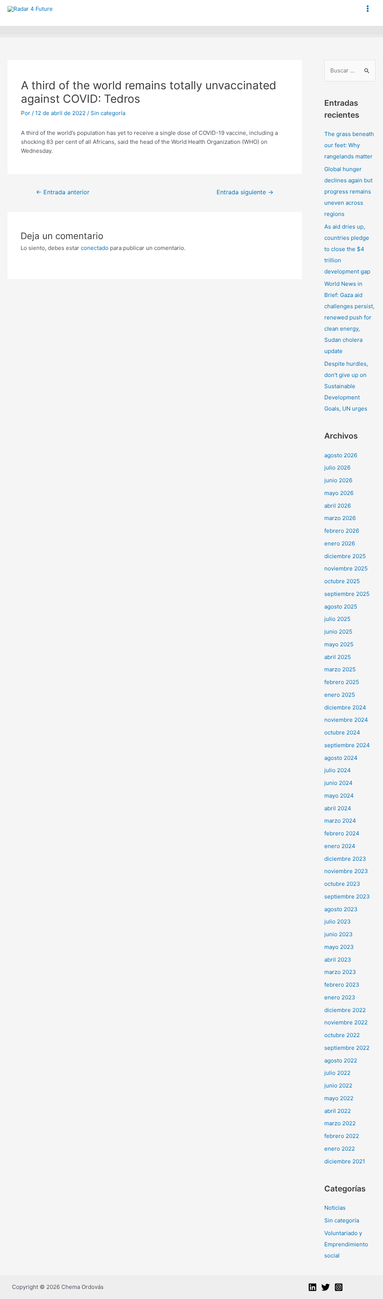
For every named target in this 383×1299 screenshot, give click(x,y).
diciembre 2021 (344, 1161)
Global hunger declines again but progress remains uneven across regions (348, 191)
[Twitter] (325, 1287)
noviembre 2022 (346, 1022)
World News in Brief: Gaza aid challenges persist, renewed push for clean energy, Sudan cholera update (349, 317)
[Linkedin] (312, 1287)
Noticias (335, 1207)
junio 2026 (338, 480)
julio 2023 (337, 921)
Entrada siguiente (245, 192)
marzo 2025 (340, 669)
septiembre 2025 (347, 593)
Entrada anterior (62, 192)
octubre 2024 (342, 732)
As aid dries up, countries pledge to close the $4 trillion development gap (347, 249)
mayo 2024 (339, 795)
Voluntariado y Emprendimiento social (346, 1244)
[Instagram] (338, 1287)
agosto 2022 (340, 1060)
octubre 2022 (342, 1035)
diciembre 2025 (345, 556)
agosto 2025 (340, 606)
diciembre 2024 (345, 707)
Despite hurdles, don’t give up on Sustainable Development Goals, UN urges (346, 386)
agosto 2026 (340, 455)
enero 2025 (339, 694)
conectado (94, 247)
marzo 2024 (340, 820)
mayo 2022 (338, 1098)
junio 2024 (338, 782)
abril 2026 (337, 505)
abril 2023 (337, 959)
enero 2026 (339, 543)
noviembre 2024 (346, 719)
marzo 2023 (340, 971)
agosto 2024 (341, 757)
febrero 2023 (341, 984)
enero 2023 (339, 997)
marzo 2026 (340, 518)
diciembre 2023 (345, 858)
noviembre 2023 (346, 871)
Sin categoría (108, 113)
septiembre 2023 (347, 896)
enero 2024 (339, 846)
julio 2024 (337, 770)
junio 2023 (338, 934)
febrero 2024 (341, 833)
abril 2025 (337, 657)
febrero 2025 (341, 682)
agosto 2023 (341, 909)
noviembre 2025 (346, 568)
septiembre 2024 (347, 745)
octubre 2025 (342, 581)
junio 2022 (338, 1085)
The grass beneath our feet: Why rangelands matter (349, 145)
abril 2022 (337, 1110)
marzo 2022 (340, 1123)
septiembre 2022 (347, 1047)
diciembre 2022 (345, 1010)
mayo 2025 (338, 644)
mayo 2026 (338, 493)
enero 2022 (339, 1148)
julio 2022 (337, 1072)
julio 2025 (337, 618)
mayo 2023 (339, 946)
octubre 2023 (342, 883)
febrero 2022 (341, 1135)
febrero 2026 (341, 530)
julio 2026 (337, 467)
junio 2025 (338, 631)
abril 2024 (337, 808)
